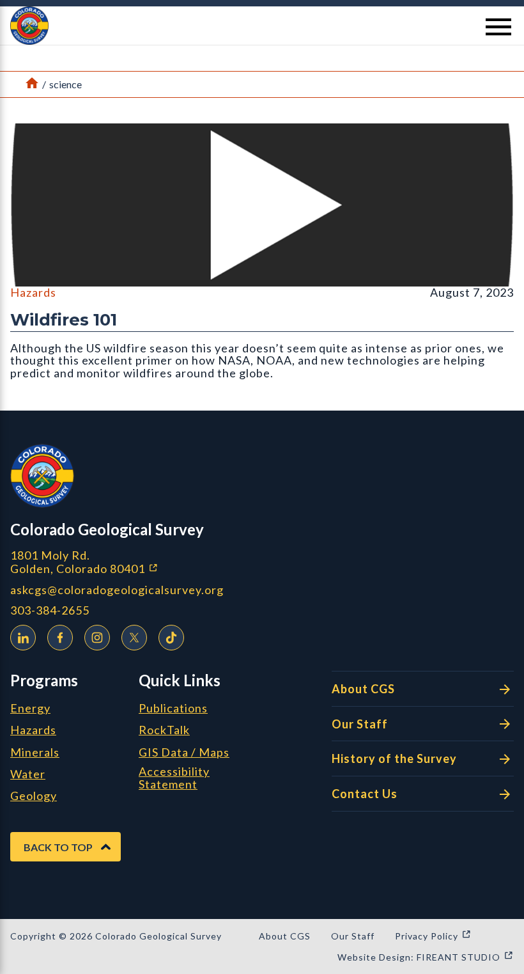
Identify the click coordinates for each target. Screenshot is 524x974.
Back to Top (58, 847)
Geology (33, 796)
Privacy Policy (433, 936)
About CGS (363, 689)
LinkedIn (23, 637)
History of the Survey (394, 758)
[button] (262, 25)
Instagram (97, 637)
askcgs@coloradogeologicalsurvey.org (117, 590)
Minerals (34, 752)
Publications (173, 708)
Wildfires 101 (63, 320)
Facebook (60, 637)
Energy (30, 708)
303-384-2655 (49, 610)
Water (27, 774)
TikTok (171, 637)
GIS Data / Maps (184, 752)
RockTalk (164, 730)
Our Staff (360, 724)
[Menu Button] (498, 27)
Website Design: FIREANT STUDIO (425, 957)
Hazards (33, 292)
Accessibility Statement (174, 778)
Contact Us (364, 794)
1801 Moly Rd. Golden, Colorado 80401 (152, 562)
